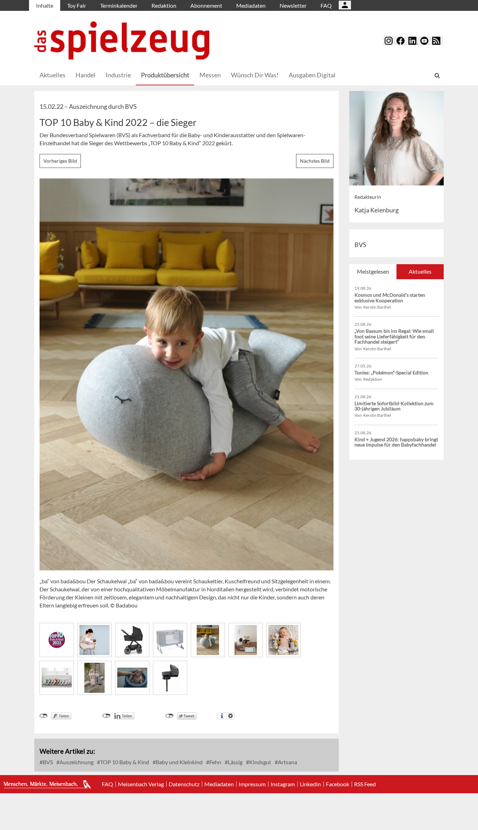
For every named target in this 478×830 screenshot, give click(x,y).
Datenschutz (184, 784)
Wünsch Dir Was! (255, 75)
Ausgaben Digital (312, 75)
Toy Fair (76, 5)
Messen (210, 75)
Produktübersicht (165, 75)
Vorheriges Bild (60, 161)
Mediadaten (251, 5)
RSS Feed (365, 784)
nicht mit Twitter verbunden (170, 716)
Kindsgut (259, 762)
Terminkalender (119, 5)
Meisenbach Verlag (141, 784)
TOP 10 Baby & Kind (124, 762)
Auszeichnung (75, 762)
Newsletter (293, 5)
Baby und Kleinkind (179, 762)
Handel (86, 75)
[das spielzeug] (121, 40)
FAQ (326, 5)
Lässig (234, 762)
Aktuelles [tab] (420, 271)
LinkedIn (310, 784)
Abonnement (206, 5)
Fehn (214, 762)
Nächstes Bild (315, 161)
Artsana (287, 762)
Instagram (282, 784)
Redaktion (164, 5)
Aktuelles (52, 75)
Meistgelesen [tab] (373, 271)
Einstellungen (230, 715)
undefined (107, 716)
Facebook (337, 784)
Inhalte (44, 5)
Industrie (118, 75)
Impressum (252, 784)
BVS (47, 762)
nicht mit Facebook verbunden (44, 716)
